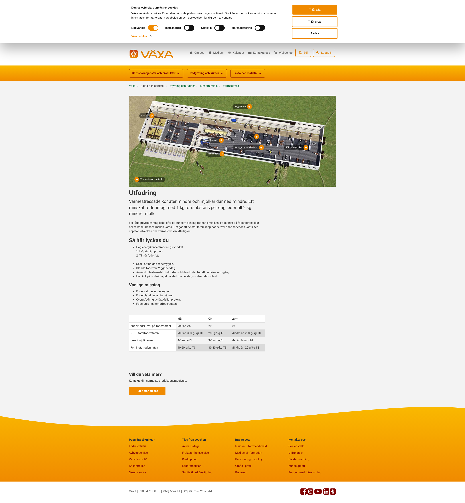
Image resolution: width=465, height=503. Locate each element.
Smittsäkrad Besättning (197, 472)
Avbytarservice (138, 452)
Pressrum (241, 472)
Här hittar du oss (147, 391)
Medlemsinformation (248, 452)
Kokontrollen (137, 466)
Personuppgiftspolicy (248, 459)
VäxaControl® (138, 459)
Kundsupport (296, 466)
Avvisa (315, 33)
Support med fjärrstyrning (304, 472)
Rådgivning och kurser (204, 73)
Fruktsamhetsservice (195, 452)
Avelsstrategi (190, 446)
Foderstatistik (137, 446)
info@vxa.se (171, 491)
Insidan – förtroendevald (251, 446)
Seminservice (137, 472)
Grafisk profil (243, 466)
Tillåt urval (314, 21)
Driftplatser (295, 452)
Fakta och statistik (245, 73)
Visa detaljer (139, 36)
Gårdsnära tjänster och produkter (153, 73)
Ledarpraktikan (191, 466)
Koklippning (189, 459)
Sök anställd (296, 446)
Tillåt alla (314, 9)
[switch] (189, 28)
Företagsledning (298, 459)
